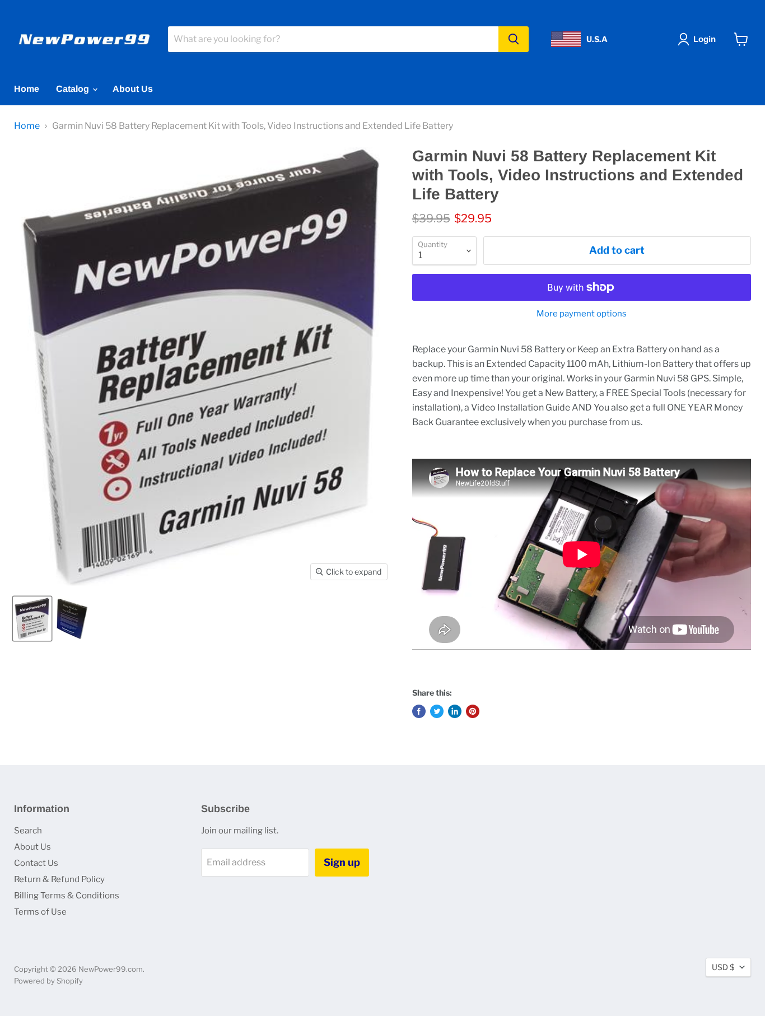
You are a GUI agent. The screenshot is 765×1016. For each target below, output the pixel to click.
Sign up (342, 862)
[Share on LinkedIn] (454, 711)
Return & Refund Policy (59, 879)
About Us (133, 89)
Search (28, 831)
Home (26, 89)
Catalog (73, 89)
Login (704, 39)
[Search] (513, 39)
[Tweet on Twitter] (437, 711)
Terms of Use (40, 912)
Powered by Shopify (48, 980)
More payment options (582, 314)
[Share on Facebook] (419, 711)
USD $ (723, 967)
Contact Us (36, 863)
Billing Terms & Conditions (66, 896)
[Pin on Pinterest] (472, 711)
